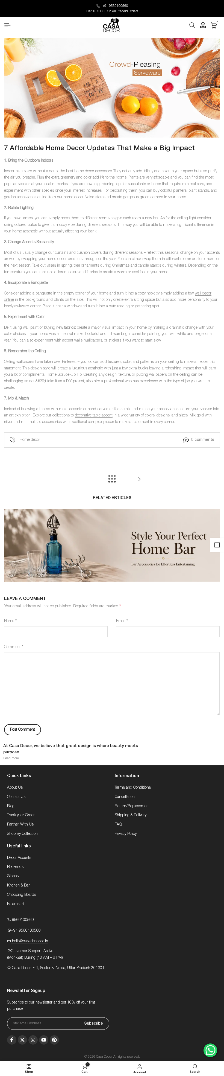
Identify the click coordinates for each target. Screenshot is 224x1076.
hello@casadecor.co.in (29, 941)
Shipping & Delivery (130, 815)
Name (10, 621)
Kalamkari (15, 904)
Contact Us (16, 797)
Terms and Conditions (133, 787)
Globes (13, 876)
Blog (10, 806)
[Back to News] (112, 479)
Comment (13, 647)
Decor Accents (19, 858)
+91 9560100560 (115, 5)
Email (122, 621)
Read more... (12, 758)
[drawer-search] (192, 25)
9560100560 (22, 920)
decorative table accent (94, 415)
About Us (15, 787)
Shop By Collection (22, 834)
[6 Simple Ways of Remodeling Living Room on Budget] (139, 479)
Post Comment (22, 729)
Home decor (30, 440)
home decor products (64, 259)
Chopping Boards (21, 895)
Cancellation (125, 797)
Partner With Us (20, 824)
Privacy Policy (126, 834)
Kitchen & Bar (18, 885)
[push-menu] (7, 25)
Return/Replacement (132, 806)
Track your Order (21, 815)
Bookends (15, 867)
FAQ (118, 824)
